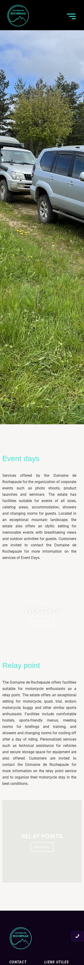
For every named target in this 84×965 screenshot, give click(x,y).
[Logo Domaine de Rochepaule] (18, 15)
